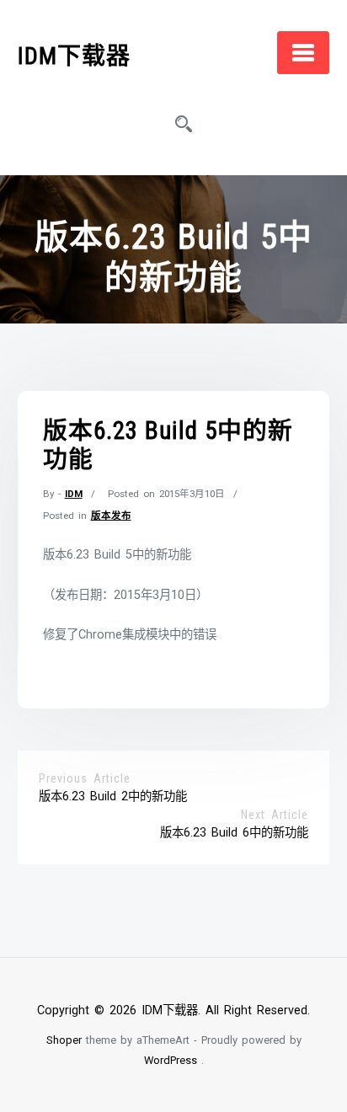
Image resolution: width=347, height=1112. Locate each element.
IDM (74, 494)
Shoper (64, 1040)
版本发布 (111, 515)
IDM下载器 (74, 56)
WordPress (170, 1060)
